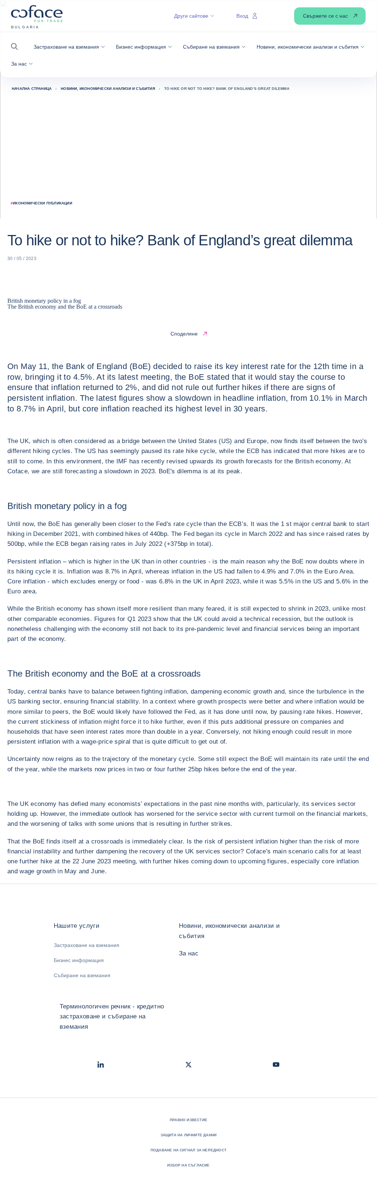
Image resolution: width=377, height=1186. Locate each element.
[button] (16, 46)
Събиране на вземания (82, 975)
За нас (188, 953)
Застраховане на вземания (86, 945)
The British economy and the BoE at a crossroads (64, 306)
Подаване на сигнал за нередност (188, 1150)
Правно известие (188, 1120)
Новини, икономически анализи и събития (229, 930)
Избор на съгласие (188, 1165)
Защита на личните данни (189, 1135)
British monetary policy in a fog (44, 301)
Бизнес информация (79, 960)
